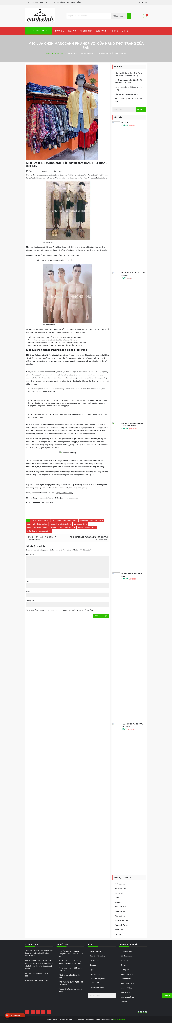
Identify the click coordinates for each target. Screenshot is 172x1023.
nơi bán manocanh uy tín (87, 528)
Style (91, 970)
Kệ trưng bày (94, 965)
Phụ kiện (117, 934)
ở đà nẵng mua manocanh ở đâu (39, 531)
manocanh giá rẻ (96, 521)
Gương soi (118, 902)
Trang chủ (59, 31)
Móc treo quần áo (121, 920)
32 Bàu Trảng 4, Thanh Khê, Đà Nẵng (67, 2)
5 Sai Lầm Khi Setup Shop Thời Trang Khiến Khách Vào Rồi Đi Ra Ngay (71, 953)
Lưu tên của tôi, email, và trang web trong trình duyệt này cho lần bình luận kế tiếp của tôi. (61, 610)
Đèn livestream (120, 888)
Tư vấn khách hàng (97, 988)
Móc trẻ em (118, 930)
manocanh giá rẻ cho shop (37, 524)
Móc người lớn (119, 916)
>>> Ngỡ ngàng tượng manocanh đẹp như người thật (53, 260)
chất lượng (84, 521)
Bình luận (30, 555)
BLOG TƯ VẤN (101, 31)
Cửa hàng (72, 31)
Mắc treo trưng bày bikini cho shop (127, 94)
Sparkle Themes (119, 1020)
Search (140, 109)
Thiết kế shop (86, 31)
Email (29, 591)
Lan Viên (45, 171)
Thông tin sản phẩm (97, 979)
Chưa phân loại (120, 884)
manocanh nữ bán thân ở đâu (60, 524)
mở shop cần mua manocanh (38, 528)
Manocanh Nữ (119, 911)
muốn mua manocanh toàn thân (63, 528)
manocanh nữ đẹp (80, 524)
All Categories (39, 31)
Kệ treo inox (94, 960)
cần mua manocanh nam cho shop (64, 521)
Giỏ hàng (114, 31)
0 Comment (57, 171)
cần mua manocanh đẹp (40, 521)
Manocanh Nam (120, 907)
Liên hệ (125, 31)
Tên (28, 581)
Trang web (30, 601)
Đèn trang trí (119, 893)
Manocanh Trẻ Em (121, 925)
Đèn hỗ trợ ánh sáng (97, 956)
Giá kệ (116, 898)
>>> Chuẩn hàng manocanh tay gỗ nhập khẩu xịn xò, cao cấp (57, 255)
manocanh (96, 982)
